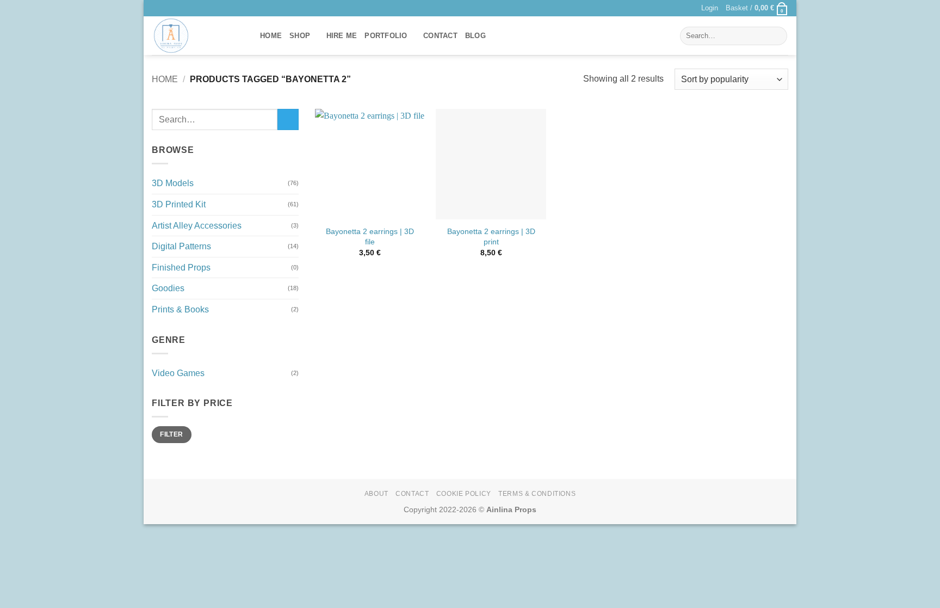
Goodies (168, 288)
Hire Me (341, 36)
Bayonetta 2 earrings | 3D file (370, 236)
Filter (171, 435)
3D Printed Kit (179, 204)
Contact (440, 36)
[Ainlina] (198, 35)
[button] (709, 8)
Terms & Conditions (537, 494)
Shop (299, 36)
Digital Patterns (181, 246)
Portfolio (385, 36)
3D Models (173, 183)
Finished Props (181, 267)
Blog (475, 36)
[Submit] (777, 36)
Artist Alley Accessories (197, 225)
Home (271, 36)
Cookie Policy (463, 494)
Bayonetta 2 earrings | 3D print (491, 236)
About (376, 494)
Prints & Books (180, 309)
